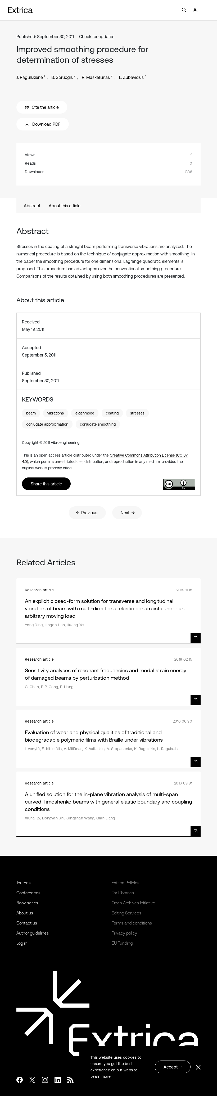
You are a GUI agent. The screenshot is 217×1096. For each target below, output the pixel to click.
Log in (21, 943)
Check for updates (96, 36)
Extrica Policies (125, 882)
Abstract (32, 205)
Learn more (101, 1076)
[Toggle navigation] (108, 10)
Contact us (26, 923)
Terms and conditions (132, 923)
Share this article (46, 483)
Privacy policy (124, 933)
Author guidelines (32, 933)
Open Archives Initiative (133, 902)
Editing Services (126, 912)
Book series (27, 902)
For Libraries (123, 892)
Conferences (28, 892)
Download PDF (46, 124)
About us (24, 912)
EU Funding (122, 943)
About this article (64, 205)
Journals (23, 882)
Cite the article (45, 107)
